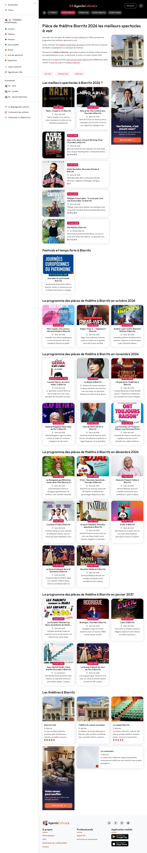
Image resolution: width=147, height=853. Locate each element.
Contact (45, 847)
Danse (10, 50)
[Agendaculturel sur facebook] (116, 823)
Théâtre (11, 34)
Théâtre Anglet (115, 13)
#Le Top (48, 74)
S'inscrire (130, 6)
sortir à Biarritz (80, 37)
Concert (11, 29)
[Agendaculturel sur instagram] (122, 823)
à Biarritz (58, 111)
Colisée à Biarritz (73, 62)
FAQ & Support (48, 835)
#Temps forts (63, 74)
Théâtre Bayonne (98, 13)
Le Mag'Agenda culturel (17, 107)
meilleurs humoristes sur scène (71, 45)
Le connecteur (107, 751)
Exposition (12, 60)
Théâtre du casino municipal (91, 725)
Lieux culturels (13, 67)
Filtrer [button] (9, 10)
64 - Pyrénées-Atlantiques (13, 21)
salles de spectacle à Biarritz (77, 60)
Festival (11, 39)
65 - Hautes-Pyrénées (17, 97)
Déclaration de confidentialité (54, 843)
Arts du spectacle (15, 55)
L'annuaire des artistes (17, 112)
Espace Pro (81, 835)
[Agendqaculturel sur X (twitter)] (109, 823)
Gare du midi (56, 62)
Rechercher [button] (11, 5)
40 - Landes (13, 91)
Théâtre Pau (83, 13)
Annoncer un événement (87, 839)
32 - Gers (12, 86)
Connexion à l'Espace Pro (17, 117)
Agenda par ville (13, 72)
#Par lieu (78, 74)
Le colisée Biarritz (121, 725)
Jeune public (13, 45)
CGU (44, 839)
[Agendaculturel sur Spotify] (128, 823)
